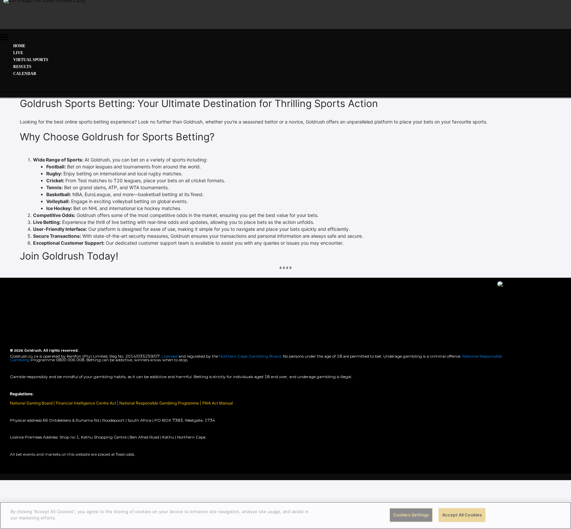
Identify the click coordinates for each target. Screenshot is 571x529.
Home (19, 46)
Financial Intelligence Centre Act (86, 403)
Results (22, 66)
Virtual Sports (30, 59)
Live (18, 53)
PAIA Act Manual (217, 403)
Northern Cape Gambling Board (250, 356)
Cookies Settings (411, 514)
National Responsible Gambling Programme (159, 403)
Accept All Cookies (462, 514)
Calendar (24, 73)
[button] (4, 38)
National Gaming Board (32, 403)
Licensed (170, 356)
